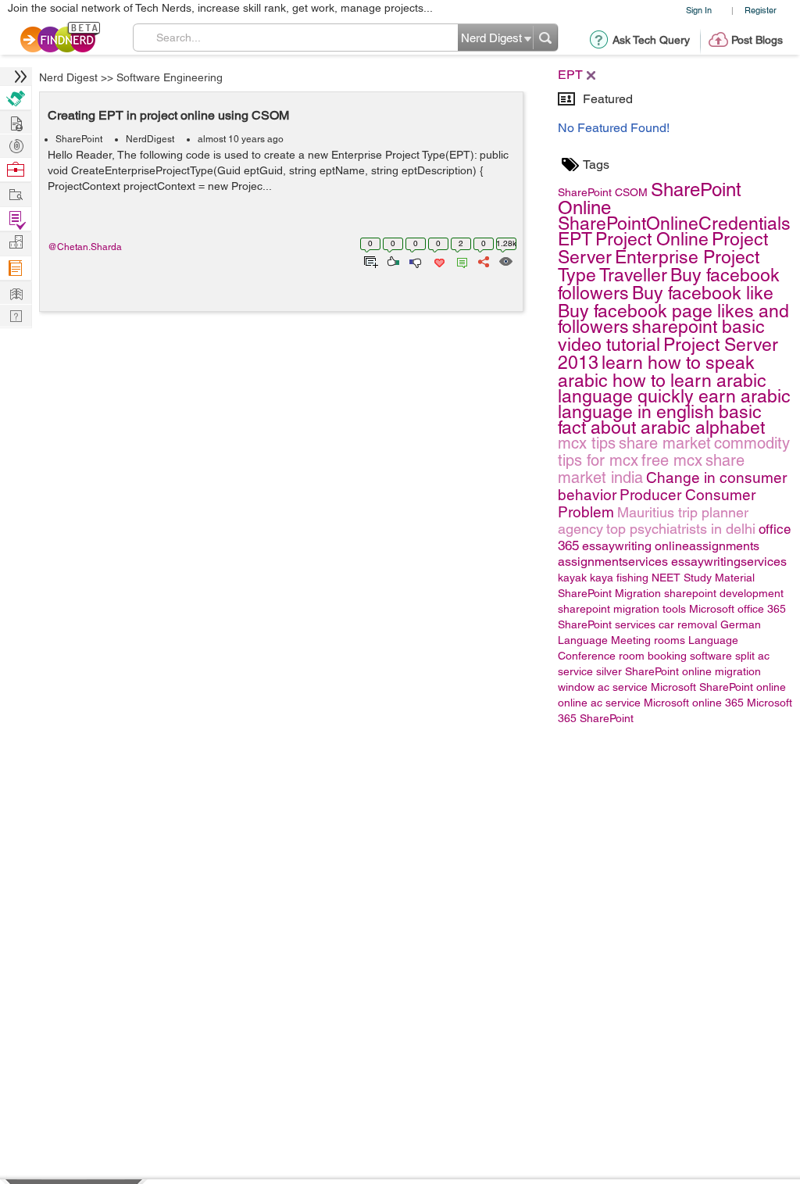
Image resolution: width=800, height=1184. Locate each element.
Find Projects (15, 193)
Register (761, 10)
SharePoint (78, 139)
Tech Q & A (15, 314)
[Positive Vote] (392, 260)
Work (15, 170)
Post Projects (15, 121)
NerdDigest (150, 139)
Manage (15, 219)
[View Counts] (505, 260)
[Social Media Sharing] (482, 260)
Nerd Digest (68, 77)
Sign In (699, 10)
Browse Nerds (15, 144)
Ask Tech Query (651, 40)
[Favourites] (438, 260)
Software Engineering (169, 77)
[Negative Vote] (414, 260)
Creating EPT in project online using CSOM (168, 115)
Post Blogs (757, 40)
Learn (15, 268)
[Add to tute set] (369, 260)
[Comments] (459, 260)
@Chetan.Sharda (85, 246)
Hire (15, 98)
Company (15, 242)
